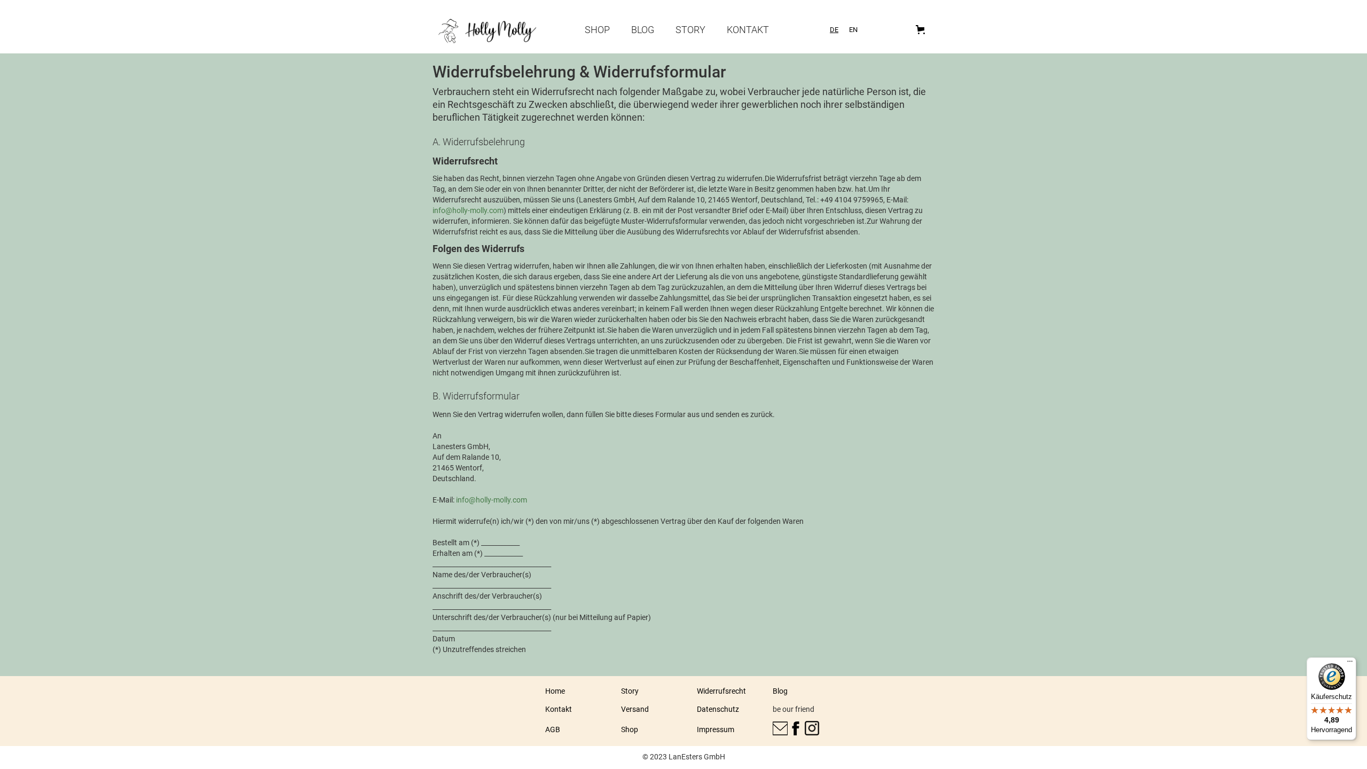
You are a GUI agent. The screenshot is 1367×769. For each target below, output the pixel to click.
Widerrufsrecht (721, 691)
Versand (635, 709)
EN (853, 30)
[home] (488, 31)
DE (834, 30)
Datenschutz (718, 709)
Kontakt (748, 29)
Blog (642, 29)
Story (690, 29)
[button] (922, 29)
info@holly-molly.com (468, 210)
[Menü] (1350, 663)
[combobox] (834, 29)
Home (555, 691)
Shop (597, 29)
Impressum (715, 729)
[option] (853, 29)
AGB (552, 729)
